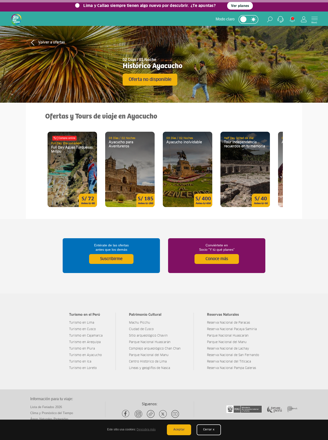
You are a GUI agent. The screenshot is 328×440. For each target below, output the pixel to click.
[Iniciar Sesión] (304, 19)
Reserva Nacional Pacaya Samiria (232, 329)
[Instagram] (138, 414)
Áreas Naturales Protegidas (49, 419)
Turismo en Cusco (82, 329)
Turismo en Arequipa (85, 342)
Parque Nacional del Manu (149, 355)
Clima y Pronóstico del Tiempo (51, 413)
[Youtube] (175, 414)
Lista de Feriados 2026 (46, 407)
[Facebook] (126, 414)
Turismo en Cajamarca (86, 335)
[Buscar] (270, 19)
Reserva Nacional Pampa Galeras (231, 368)
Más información (72, 169)
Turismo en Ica (80, 361)
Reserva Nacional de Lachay (228, 348)
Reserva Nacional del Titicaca (229, 361)
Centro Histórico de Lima (148, 361)
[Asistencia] (280, 19)
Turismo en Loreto (83, 368)
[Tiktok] (151, 414)
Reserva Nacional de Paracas (228, 322)
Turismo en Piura (82, 348)
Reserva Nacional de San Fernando (233, 355)
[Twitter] (163, 414)
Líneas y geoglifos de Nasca (149, 368)
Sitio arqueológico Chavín (148, 335)
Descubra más (146, 429)
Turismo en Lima (81, 322)
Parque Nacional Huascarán (149, 342)
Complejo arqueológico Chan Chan (155, 348)
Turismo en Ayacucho (85, 355)
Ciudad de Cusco (141, 329)
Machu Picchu (139, 322)
